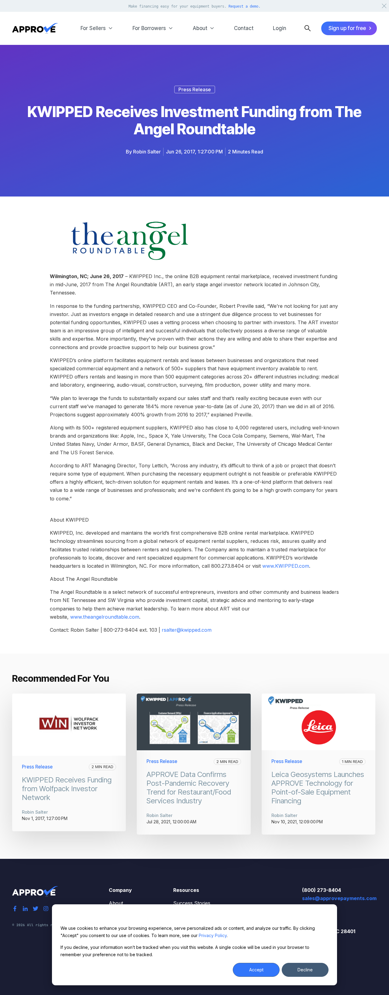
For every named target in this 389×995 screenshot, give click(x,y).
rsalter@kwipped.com (187, 630)
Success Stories (191, 903)
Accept (256, 969)
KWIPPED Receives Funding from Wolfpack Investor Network (67, 788)
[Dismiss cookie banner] (326, 916)
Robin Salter (147, 152)
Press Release (194, 89)
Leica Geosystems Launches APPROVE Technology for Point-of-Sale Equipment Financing (317, 787)
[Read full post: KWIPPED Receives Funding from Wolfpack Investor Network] (69, 725)
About (116, 903)
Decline (305, 969)
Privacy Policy (213, 935)
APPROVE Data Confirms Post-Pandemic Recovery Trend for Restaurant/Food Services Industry (188, 787)
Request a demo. (244, 6)
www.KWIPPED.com (285, 566)
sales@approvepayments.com (339, 898)
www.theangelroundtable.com (104, 617)
